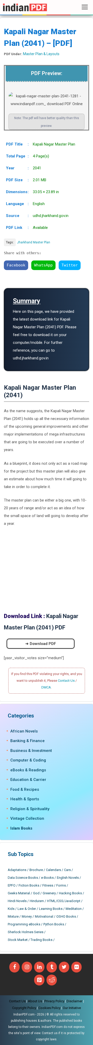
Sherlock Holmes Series (25, 932)
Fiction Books (29, 885)
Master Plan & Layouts (41, 54)
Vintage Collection (27, 818)
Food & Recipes (24, 789)
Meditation (74, 909)
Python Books (53, 924)
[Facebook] (14, 967)
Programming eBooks (24, 924)
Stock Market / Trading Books (30, 940)
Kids (11, 909)
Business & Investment (31, 750)
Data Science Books (23, 878)
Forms (61, 885)
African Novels (24, 731)
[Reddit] (52, 980)
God (36, 893)
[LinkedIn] (39, 967)
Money (27, 916)
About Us (35, 1001)
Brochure (36, 870)
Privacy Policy (54, 1001)
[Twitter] (64, 967)
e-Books (47, 878)
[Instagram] (27, 967)
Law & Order (27, 909)
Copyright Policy (24, 1008)
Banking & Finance (27, 740)
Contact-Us (66, 681)
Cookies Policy (49, 1008)
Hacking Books (70, 893)
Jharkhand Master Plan (33, 242)
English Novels (68, 878)
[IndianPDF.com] (25, 7)
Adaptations (17, 870)
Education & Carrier (28, 779)
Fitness (47, 885)
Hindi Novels (17, 901)
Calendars (53, 870)
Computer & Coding (28, 760)
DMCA (46, 687)
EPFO (12, 885)
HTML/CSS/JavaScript (63, 901)
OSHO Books (66, 916)
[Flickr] (76, 967)
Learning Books (51, 909)
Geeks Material (19, 893)
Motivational (44, 916)
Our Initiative (72, 1008)
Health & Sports (24, 799)
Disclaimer (74, 1001)
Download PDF (43, 643)
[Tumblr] (52, 967)
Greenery (49, 893)
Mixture (13, 916)
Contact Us (17, 1001)
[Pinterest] (39, 980)
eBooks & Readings (28, 770)
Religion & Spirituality (29, 809)
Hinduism (37, 901)
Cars (67, 870)
